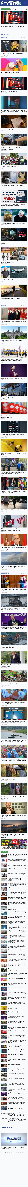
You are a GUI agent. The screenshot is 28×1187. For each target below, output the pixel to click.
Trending (5, 852)
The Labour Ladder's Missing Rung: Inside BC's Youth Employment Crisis (16, 1115)
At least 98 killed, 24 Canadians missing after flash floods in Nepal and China (17, 1002)
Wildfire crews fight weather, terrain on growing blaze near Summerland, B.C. (17, 931)
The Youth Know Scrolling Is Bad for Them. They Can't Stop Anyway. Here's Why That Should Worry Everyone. (17, 1051)
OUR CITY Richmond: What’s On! (16, 1078)
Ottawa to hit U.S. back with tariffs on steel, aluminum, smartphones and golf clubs (17, 994)
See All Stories (24, 37)
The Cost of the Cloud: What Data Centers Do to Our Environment (16, 1107)
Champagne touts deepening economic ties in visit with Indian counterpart (17, 1102)
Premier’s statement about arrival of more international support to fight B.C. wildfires (17, 1041)
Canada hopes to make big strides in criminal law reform (16, 1017)
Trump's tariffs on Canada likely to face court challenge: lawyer (17, 998)
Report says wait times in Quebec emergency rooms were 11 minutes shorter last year (16, 941)
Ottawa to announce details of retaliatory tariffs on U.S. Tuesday (17, 960)
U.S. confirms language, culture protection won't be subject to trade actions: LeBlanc (16, 1098)
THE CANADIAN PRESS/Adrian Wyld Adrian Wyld (17, 983)
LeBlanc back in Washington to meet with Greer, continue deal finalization (16, 888)
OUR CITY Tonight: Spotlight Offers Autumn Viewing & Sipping (16, 1045)
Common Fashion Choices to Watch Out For (17, 1060)
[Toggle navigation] (25, 3)
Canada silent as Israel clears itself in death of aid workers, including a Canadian (16, 922)
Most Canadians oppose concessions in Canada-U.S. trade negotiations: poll (17, 860)
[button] (6, 1152)
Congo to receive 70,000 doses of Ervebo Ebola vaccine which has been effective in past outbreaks (16, 936)
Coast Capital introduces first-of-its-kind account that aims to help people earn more (17, 1120)
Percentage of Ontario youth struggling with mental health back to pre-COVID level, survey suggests (17, 946)
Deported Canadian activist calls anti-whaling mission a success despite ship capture (17, 913)
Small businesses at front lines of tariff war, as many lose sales (17, 964)
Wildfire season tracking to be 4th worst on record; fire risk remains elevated (17, 898)
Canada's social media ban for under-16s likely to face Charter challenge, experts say (17, 903)
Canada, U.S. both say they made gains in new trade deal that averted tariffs (17, 893)
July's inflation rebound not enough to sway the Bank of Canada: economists (17, 864)
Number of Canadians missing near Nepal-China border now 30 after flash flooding (16, 1089)
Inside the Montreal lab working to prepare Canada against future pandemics (15, 879)
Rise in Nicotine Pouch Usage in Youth (17, 978)
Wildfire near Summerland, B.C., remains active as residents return (17, 869)
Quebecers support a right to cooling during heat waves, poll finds (16, 969)
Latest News (6, 9)
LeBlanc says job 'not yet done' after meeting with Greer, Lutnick (16, 917)
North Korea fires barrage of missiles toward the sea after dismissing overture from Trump (17, 927)
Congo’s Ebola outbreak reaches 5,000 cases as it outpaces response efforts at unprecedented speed (17, 884)
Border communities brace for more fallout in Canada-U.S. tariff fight (16, 988)
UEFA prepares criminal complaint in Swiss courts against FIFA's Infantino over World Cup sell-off (16, 1094)
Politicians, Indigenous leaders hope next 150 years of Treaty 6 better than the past (17, 974)
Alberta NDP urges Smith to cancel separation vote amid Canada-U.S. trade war (17, 1013)
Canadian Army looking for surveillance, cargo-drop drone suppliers (17, 1069)
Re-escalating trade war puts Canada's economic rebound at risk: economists (17, 950)
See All (3, 1129)
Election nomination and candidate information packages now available (16, 1074)
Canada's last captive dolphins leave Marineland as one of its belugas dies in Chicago (17, 1036)
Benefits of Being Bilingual (14, 1064)
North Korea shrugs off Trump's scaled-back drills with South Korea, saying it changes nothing (17, 908)
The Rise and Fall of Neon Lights (15, 1054)
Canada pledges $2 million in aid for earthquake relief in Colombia (16, 1021)
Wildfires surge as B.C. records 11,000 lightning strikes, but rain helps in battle (17, 955)
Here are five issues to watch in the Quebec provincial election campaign (16, 1083)
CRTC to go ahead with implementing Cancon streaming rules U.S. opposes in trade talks (17, 1027)
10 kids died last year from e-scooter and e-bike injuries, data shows (17, 855)
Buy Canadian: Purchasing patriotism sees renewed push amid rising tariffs (16, 1031)
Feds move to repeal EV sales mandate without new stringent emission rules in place (17, 874)
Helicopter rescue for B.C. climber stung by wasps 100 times (17, 1007)
